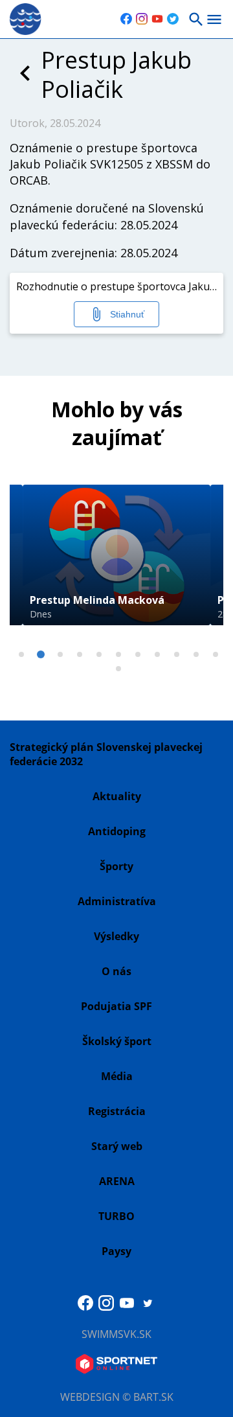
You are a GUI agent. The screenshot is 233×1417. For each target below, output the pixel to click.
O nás (116, 971)
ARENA (117, 1181)
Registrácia (117, 1111)
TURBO (116, 1216)
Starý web (116, 1146)
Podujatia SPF (116, 1006)
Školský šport (116, 1041)
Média (117, 1076)
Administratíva (117, 901)
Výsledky (116, 936)
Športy (116, 866)
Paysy (116, 1251)
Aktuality (117, 796)
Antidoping (117, 831)
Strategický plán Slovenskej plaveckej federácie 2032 (106, 754)
